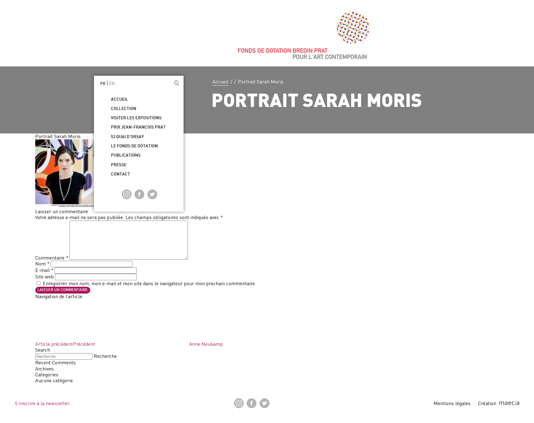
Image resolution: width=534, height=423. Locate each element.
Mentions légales (452, 403)
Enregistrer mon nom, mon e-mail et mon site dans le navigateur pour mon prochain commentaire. (149, 283)
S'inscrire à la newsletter (42, 403)
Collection (123, 109)
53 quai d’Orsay (127, 137)
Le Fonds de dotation (134, 146)
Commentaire (51, 258)
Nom (42, 263)
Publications (126, 156)
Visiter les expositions (136, 118)
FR (102, 84)
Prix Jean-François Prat (138, 127)
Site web (44, 276)
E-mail (44, 270)
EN (112, 83)
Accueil (220, 81)
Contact (120, 174)
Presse (118, 165)
